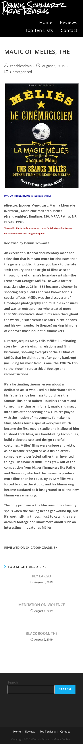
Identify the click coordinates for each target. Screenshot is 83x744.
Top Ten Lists (39, 30)
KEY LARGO (41, 576)
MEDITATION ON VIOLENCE (41, 604)
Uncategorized (21, 72)
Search (13, 682)
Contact (69, 30)
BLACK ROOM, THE (42, 633)
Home (45, 22)
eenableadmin (21, 66)
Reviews (68, 22)
